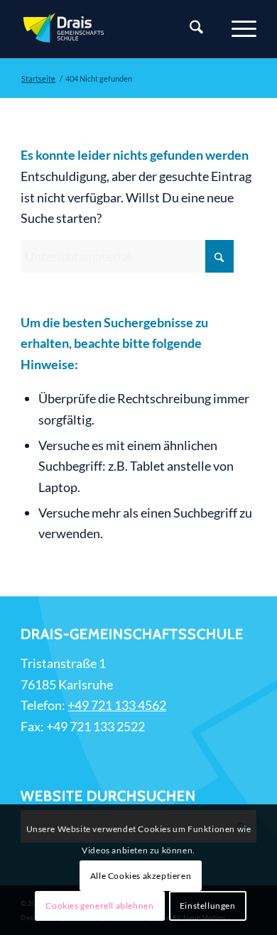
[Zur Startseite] (115, 29)
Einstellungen (208, 905)
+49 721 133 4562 (116, 705)
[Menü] (236, 29)
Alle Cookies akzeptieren (140, 875)
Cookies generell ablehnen (99, 905)
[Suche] (189, 29)
